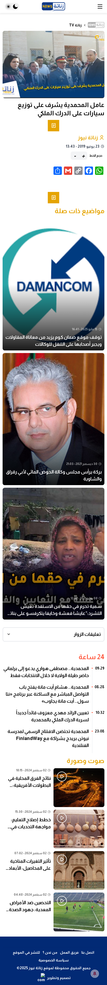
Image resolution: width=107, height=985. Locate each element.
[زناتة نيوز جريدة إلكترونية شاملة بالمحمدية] (53, 6)
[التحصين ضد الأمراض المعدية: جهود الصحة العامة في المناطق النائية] (53, 912)
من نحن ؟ (50, 952)
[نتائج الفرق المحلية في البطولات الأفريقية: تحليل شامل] (53, 787)
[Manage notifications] (95, 973)
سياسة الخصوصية (53, 960)
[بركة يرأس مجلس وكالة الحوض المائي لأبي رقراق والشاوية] (53, 419)
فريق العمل (69, 952)
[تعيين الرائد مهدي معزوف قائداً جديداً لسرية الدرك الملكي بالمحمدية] (53, 718)
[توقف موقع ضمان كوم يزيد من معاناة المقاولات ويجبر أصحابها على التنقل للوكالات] (53, 285)
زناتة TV (75, 25)
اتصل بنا (87, 952)
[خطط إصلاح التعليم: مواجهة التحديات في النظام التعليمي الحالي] (53, 829)
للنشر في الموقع (26, 952)
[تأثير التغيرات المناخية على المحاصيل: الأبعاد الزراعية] (53, 870)
